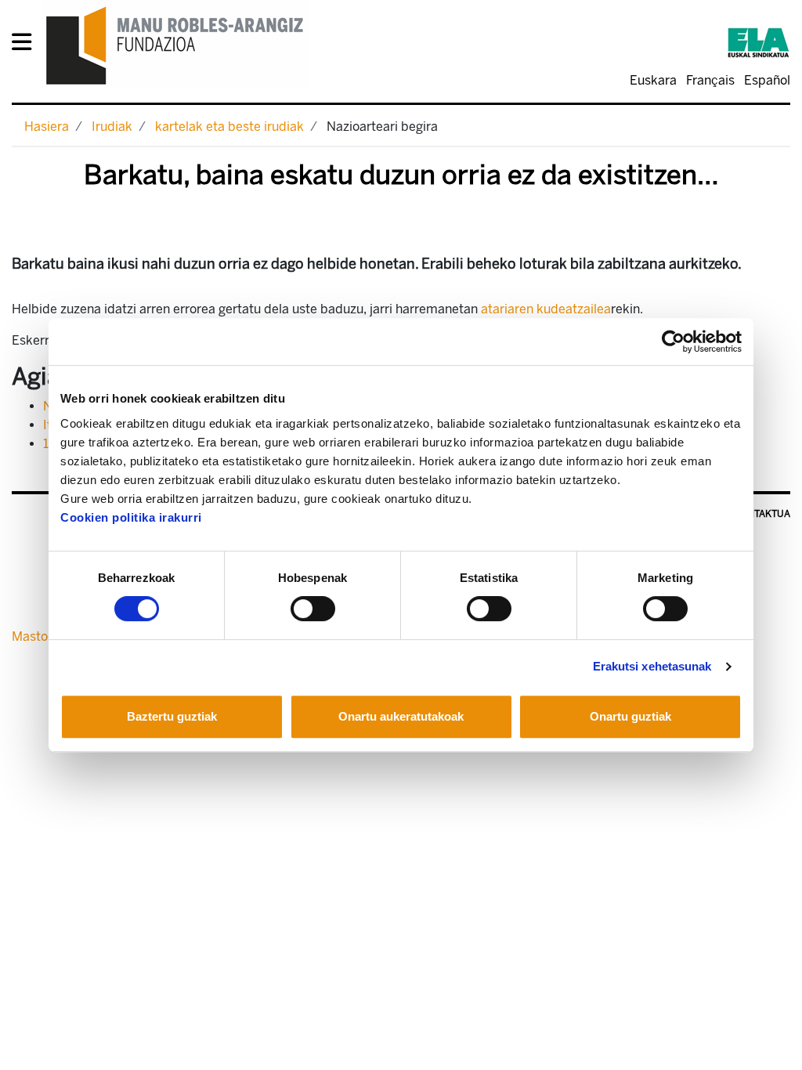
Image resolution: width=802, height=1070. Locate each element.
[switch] (313, 608)
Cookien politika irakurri (131, 517)
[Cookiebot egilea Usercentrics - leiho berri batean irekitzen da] (673, 341)
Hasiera (46, 126)
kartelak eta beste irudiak (229, 126)
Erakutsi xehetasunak (652, 666)
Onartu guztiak (630, 716)
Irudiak (112, 126)
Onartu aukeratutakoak (401, 716)
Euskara (653, 80)
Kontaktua (762, 513)
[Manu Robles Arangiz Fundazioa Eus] (175, 45)
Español (767, 80)
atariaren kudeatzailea (546, 309)
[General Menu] (26, 45)
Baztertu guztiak (172, 716)
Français (710, 80)
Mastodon (41, 636)
